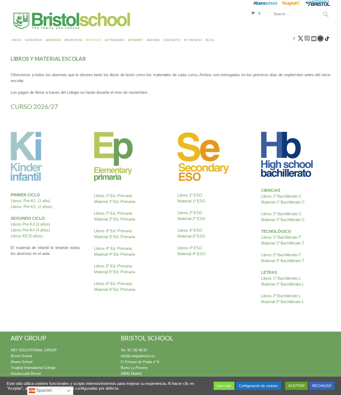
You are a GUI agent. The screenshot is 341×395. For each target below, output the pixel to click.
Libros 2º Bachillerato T (281, 255)
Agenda (153, 40)
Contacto (171, 40)
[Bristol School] (72, 21)
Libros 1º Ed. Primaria (113, 195)
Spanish (43, 390)
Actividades (114, 40)
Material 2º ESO (191, 218)
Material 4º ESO (191, 253)
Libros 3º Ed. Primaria (113, 231)
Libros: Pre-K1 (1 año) (30, 200)
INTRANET (135, 40)
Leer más (224, 386)
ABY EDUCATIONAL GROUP (34, 350)
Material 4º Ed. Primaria (114, 254)
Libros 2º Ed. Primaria (113, 213)
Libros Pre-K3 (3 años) (30, 224)
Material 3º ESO (191, 236)
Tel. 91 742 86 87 (134, 350)
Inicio (17, 40)
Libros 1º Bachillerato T (281, 237)
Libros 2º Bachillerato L (281, 296)
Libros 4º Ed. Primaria (113, 248)
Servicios (93, 40)
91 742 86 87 (193, 40)
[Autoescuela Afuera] (317, 3)
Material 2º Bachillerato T (282, 260)
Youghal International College (33, 368)
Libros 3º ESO (189, 230)
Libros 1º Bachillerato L (281, 278)
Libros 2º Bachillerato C (282, 213)
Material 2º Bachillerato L (282, 301)
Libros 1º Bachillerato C (281, 196)
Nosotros (33, 40)
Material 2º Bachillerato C (283, 219)
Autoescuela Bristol (26, 374)
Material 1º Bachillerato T (282, 243)
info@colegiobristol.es (138, 356)
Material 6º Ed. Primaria (114, 289)
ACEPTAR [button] (296, 386)
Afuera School (22, 362)
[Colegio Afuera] (265, 3)
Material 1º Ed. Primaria (114, 201)
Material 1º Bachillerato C (283, 202)
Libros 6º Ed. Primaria (113, 283)
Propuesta (73, 40)
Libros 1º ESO (189, 195)
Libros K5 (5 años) (27, 236)
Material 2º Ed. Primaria (114, 219)
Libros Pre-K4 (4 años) (30, 230)
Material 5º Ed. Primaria (114, 272)
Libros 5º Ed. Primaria (113, 266)
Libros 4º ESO (189, 248)
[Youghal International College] (291, 3)
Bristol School (21, 356)
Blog (210, 40)
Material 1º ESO (191, 201)
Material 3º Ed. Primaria (114, 236)
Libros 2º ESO (189, 212)
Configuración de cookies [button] (258, 386)
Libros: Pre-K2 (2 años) (31, 206)
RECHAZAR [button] (321, 386)
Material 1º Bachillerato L (282, 284)
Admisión (53, 40)
